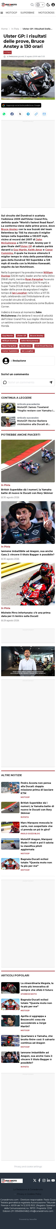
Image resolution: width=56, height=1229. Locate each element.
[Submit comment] (50, 382)
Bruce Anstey (9, 229)
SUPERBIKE (28, 12)
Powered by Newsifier (28, 1219)
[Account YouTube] (53, 1180)
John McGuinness (29, 341)
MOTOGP (11, 12)
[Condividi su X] (20, 114)
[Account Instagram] (44, 1180)
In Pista (7, 52)
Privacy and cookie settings (28, 1166)
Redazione (13, 56)
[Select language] (40, 4)
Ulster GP (26, 246)
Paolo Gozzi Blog (30, 834)
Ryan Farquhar (34, 279)
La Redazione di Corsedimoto (28, 1189)
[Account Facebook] (39, 1180)
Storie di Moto (29, 994)
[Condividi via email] (44, 114)
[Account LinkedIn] (48, 1180)
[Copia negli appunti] (36, 114)
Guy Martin (20, 249)
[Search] (32, 4)
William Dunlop (9, 341)
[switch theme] (48, 5)
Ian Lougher (19, 293)
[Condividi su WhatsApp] (4, 114)
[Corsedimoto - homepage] (12, 5)
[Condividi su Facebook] (12, 114)
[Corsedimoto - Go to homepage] (12, 1181)
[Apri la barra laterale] (1, 12)
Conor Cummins (10, 351)
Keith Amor (35, 249)
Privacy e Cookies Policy (29, 1194)
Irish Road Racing (43, 346)
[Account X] (34, 1180)
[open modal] (53, 4)
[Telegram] (28, 114)
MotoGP (25, 797)
